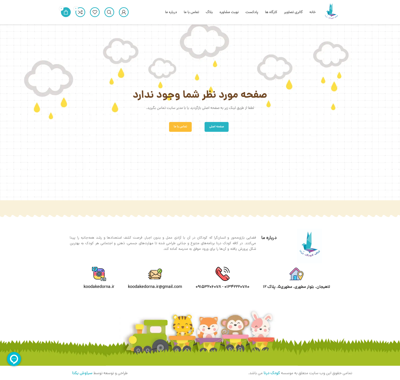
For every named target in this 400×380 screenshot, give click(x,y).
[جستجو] (109, 12)
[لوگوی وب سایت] (331, 12)
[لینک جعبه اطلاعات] (222, 278)
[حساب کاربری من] (124, 12)
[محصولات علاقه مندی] (95, 12)
